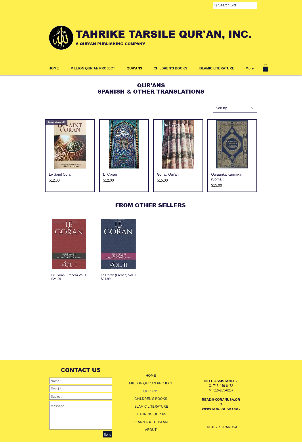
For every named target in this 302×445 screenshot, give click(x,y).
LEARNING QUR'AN (151, 414)
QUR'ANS (150, 391)
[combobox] (235, 108)
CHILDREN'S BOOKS (150, 399)
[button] (265, 67)
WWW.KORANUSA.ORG (221, 409)
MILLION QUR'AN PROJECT (151, 383)
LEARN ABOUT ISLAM (151, 422)
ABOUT (151, 430)
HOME (151, 375)
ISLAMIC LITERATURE (151, 406)
